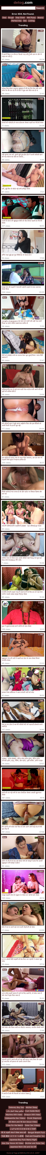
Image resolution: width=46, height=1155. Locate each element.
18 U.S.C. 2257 (33, 1153)
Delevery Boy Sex (16, 1107)
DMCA (22, 1153)
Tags (16, 1153)
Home (9, 1153)
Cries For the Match (14, 1125)
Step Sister (20, 17)
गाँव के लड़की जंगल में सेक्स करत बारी (13, 1132)
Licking (31, 21)
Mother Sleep (31, 1107)
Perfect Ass (16, 21)
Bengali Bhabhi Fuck (36, 1132)
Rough (11, 17)
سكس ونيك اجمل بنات (14, 1111)
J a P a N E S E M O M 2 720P (23, 1129)
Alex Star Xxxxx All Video (12, 1143)
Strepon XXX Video (32, 1114)
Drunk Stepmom (34, 1118)
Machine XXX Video (14, 1114)
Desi (4, 17)
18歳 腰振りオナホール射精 (12, 1136)
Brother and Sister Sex (34, 1143)
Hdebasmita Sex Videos (15, 1118)
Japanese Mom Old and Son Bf (23, 1147)
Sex (24, 21)
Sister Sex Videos (32, 1125)
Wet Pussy (31, 17)
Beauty (40, 17)
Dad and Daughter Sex (35, 1136)
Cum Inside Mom (32, 1111)
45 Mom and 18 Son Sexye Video (23, 1122)
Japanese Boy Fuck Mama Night (23, 1139)
